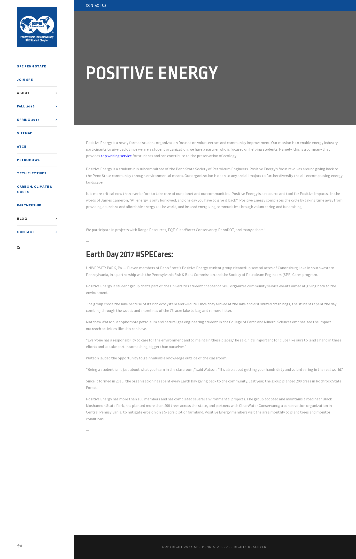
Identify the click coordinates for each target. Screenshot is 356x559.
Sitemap (24, 133)
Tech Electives (31, 173)
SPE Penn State (31, 66)
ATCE (21, 146)
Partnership (29, 205)
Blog (22, 218)
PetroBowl (28, 160)
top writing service (116, 155)
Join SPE (25, 79)
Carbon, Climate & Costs (35, 189)
